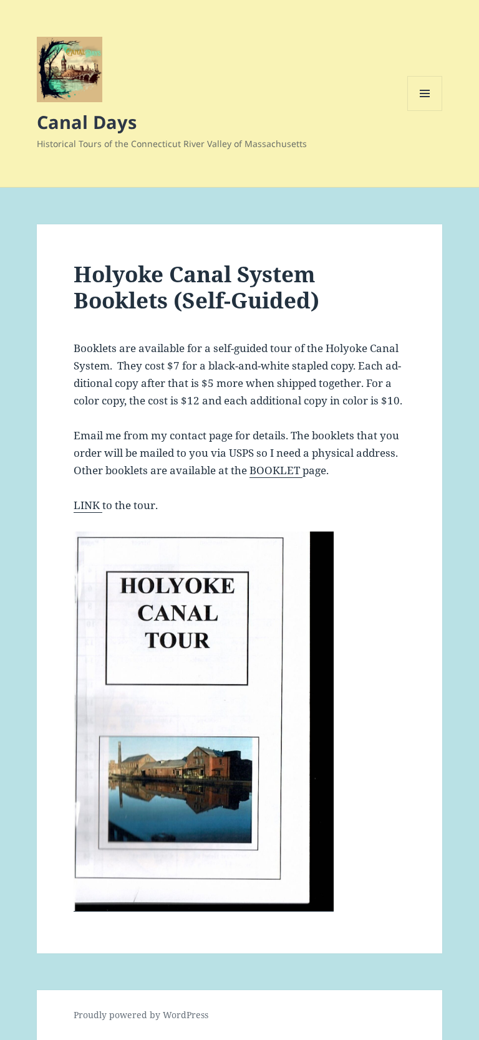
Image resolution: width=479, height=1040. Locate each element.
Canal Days (87, 122)
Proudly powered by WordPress (141, 1015)
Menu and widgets (425, 110)
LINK (88, 505)
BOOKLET (275, 470)
